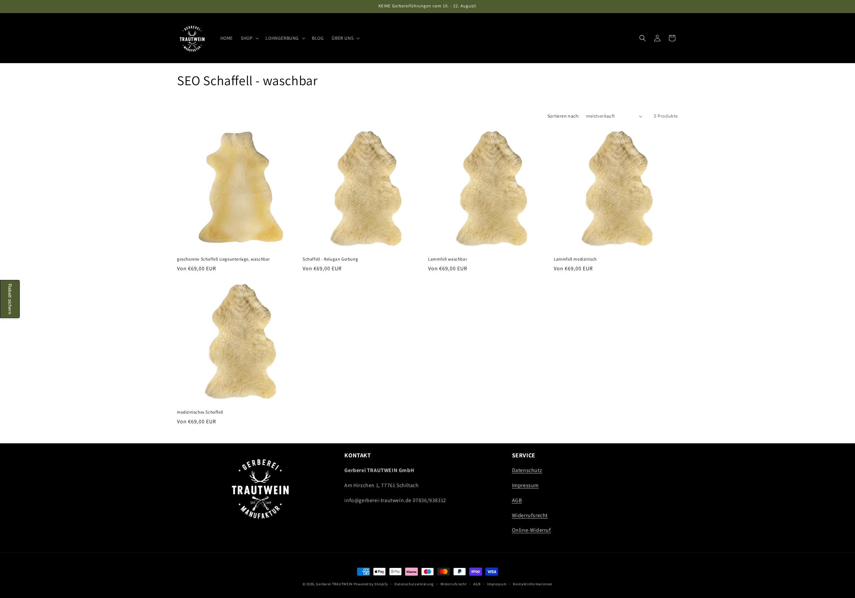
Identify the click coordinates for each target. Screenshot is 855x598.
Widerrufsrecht (530, 515)
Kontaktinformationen (532, 583)
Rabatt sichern (10, 299)
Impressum (525, 485)
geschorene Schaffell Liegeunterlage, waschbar (223, 259)
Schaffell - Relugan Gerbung (330, 259)
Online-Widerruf (531, 530)
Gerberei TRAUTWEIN (334, 584)
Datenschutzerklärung (414, 583)
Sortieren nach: (563, 116)
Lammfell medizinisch (575, 259)
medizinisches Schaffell (200, 412)
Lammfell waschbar (447, 259)
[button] (249, 38)
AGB (517, 500)
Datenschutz (527, 470)
